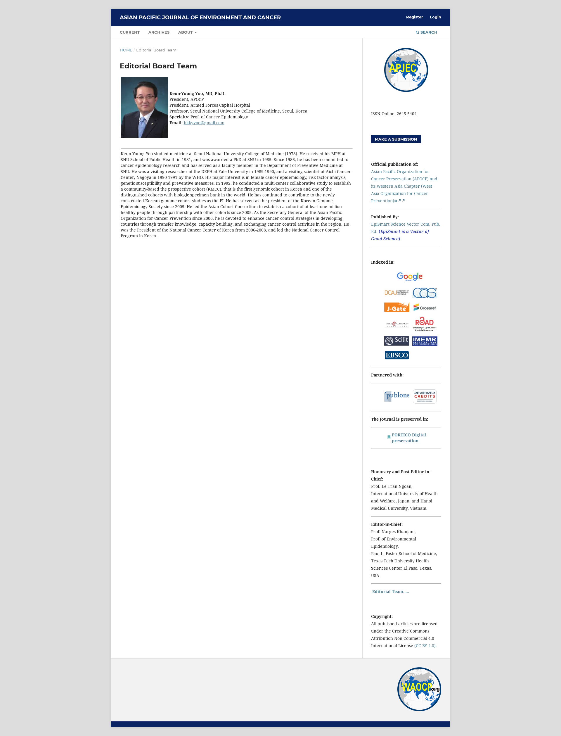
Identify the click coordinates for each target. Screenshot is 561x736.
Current (130, 32)
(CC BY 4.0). (425, 645)
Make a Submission (396, 139)
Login (435, 17)
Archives (158, 32)
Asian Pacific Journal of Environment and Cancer (200, 17)
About (186, 32)
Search (428, 32)
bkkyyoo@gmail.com (204, 122)
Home (126, 50)
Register (414, 17)
